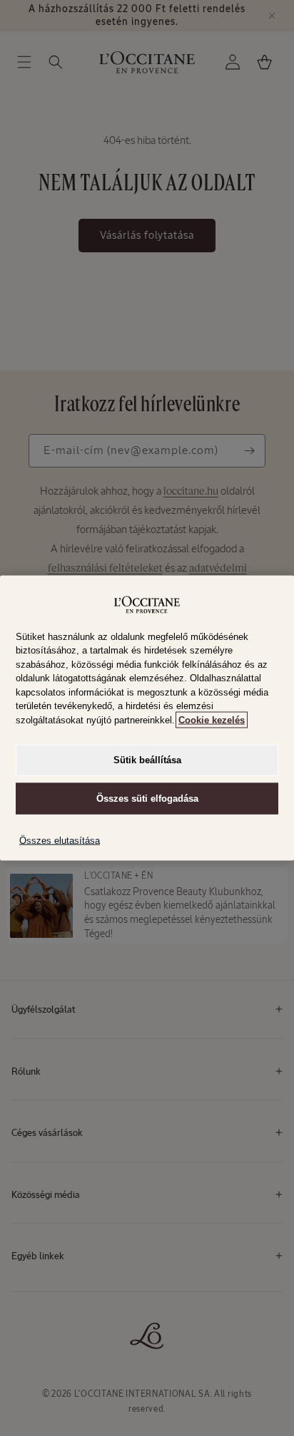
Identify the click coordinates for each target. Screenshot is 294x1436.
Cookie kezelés (211, 719)
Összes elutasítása (59, 840)
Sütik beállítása (147, 760)
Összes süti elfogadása (147, 798)
